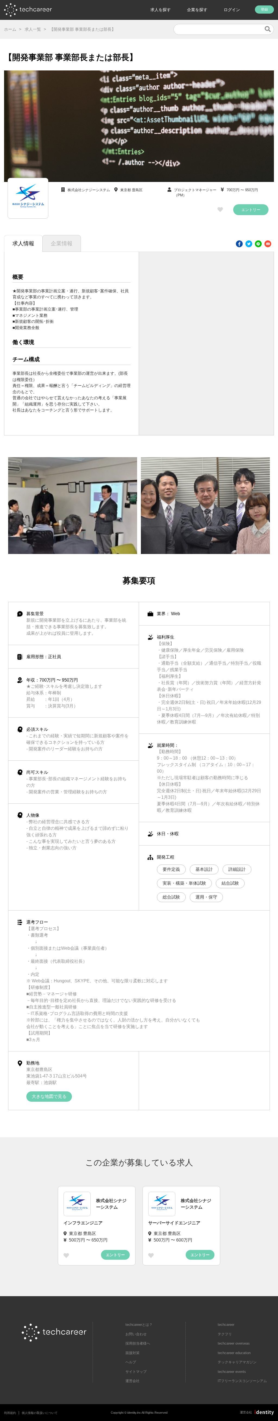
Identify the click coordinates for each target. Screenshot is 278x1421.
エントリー (250, 210)
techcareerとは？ (139, 1325)
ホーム (10, 29)
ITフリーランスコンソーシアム (242, 1381)
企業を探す (197, 9)
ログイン (232, 9)
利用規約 (10, 1412)
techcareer (226, 1325)
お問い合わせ (136, 1334)
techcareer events (232, 1372)
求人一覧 (33, 29)
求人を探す (160, 9)
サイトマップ (136, 1372)
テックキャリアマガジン (237, 1362)
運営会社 (132, 1381)
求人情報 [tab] (23, 243)
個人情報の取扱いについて (40, 1412)
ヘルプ (130, 1362)
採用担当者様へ (137, 1343)
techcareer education (234, 1353)
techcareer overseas (234, 1343)
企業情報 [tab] (61, 243)
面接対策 (132, 1353)
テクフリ (225, 1334)
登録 (264, 9)
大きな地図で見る (49, 1096)
